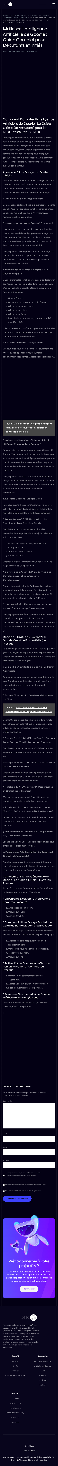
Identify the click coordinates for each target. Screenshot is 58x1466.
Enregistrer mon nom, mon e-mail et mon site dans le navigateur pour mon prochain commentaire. (24, 1174)
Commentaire (8, 1101)
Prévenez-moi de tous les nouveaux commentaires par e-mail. (25, 1185)
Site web (6, 1160)
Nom (5, 1134)
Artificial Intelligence (14, 51)
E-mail (5, 1147)
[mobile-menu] (53, 4)
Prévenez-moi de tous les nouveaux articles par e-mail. (23, 1191)
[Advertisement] (29, 85)
